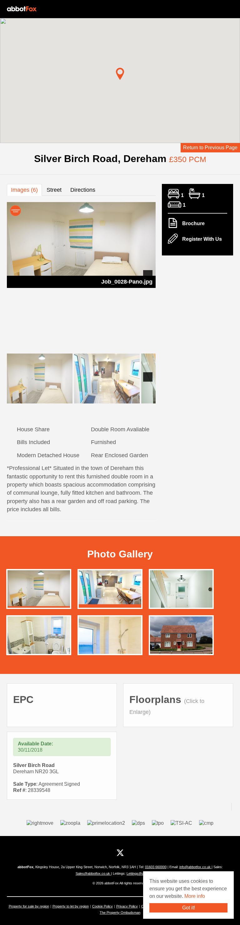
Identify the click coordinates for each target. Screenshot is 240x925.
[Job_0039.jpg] (181, 593)
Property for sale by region (29, 906)
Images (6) (24, 190)
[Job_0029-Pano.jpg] (110, 587)
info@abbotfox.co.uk (195, 867)
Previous (14, 274)
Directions (82, 190)
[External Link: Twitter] (120, 852)
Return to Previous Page (210, 147)
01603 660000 (156, 867)
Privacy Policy (127, 906)
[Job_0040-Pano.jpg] (39, 639)
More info (194, 896)
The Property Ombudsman (120, 912)
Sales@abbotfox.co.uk (93, 873)
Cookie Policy (102, 906)
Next (147, 274)
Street (54, 190)
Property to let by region (70, 906)
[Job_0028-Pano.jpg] (39, 588)
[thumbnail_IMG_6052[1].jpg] (181, 637)
